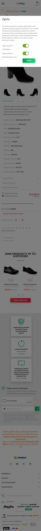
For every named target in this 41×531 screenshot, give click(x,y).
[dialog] (20, 265)
